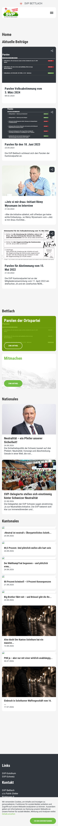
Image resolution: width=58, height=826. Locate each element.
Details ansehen (8, 814)
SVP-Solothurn (9, 773)
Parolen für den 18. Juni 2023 (22, 144)
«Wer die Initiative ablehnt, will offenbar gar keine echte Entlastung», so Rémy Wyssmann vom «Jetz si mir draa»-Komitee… (28, 217)
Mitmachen (13, 358)
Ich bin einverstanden (43, 821)
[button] (52, 50)
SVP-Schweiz (8, 776)
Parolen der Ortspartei (22, 320)
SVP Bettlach (32, 3)
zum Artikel (13, 346)
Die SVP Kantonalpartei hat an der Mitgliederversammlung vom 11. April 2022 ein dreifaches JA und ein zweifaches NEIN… (27, 281)
